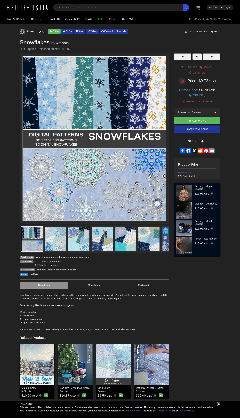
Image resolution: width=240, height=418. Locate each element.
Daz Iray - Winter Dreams (149, 387)
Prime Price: (189, 90)
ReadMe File (184, 172)
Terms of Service (133, 410)
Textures (54, 265)
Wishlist (122, 31)
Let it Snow (104, 387)
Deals (100, 18)
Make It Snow (28, 387)
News (88, 18)
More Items (94, 285)
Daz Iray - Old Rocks (205, 203)
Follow (55, 31)
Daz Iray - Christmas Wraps (75, 387)
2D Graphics (41, 261)
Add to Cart (198, 120)
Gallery (54, 18)
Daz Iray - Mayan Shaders (203, 187)
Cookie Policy (164, 410)
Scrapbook (55, 261)
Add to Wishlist (198, 129)
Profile (68, 31)
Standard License (46, 269)
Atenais (62, 43)
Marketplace (16, 18)
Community (72, 18)
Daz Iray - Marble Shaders (203, 222)
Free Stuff (37, 18)
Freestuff (108, 31)
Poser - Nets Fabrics (205, 238)
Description (44, 285)
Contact (128, 18)
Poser (113, 18)
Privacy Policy (187, 410)
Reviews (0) (144, 285)
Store (80, 31)
